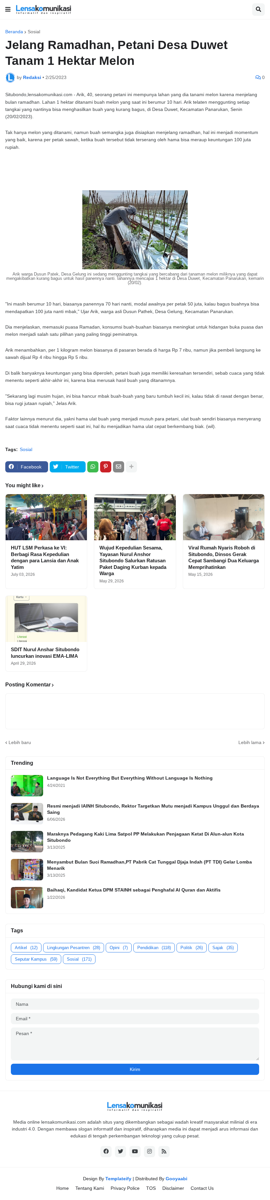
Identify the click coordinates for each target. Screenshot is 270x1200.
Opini (119, 947)
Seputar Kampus (36, 959)
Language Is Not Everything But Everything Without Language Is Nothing (130, 778)
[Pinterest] (105, 466)
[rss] (164, 1151)
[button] (8, 9)
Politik (191, 947)
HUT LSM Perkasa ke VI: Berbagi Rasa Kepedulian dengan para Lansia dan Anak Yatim (45, 557)
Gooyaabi (176, 1178)
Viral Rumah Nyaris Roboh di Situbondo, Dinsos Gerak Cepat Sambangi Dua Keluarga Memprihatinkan (223, 557)
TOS (151, 1188)
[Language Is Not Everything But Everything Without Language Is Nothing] (27, 785)
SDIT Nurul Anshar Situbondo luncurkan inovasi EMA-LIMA (45, 653)
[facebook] (106, 1151)
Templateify (118, 1178)
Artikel (26, 947)
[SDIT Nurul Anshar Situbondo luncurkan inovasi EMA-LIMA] (46, 619)
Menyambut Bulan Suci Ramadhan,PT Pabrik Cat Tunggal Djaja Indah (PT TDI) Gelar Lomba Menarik (149, 864)
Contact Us (202, 1188)
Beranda (14, 31)
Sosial (34, 31)
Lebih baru (20, 742)
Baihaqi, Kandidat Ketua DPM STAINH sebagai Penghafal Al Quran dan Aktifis (134, 890)
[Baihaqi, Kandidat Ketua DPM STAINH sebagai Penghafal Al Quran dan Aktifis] (27, 897)
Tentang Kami (89, 1188)
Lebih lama (249, 742)
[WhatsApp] (92, 466)
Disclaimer (173, 1188)
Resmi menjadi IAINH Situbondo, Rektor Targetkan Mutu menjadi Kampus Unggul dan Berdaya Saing (153, 808)
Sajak (223, 947)
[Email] (118, 466)
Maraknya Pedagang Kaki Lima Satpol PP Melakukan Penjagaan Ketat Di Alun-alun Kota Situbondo (145, 836)
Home (62, 1188)
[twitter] (120, 1151)
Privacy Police (125, 1188)
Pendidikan (154, 947)
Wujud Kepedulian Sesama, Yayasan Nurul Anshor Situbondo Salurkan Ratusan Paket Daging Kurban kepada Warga (132, 560)
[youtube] (135, 1151)
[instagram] (149, 1151)
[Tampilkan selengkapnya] (131, 466)
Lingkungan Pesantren (73, 947)
